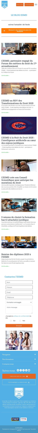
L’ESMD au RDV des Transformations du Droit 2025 (17, 102)
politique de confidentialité (21, 316)
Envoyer (19, 326)
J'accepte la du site (18, 317)
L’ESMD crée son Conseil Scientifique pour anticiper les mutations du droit (17, 180)
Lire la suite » (5, 75)
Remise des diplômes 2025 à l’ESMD (16, 255)
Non (24, 320)
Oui (14, 320)
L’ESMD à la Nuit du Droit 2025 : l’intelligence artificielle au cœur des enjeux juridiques (18, 140)
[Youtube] (29, 370)
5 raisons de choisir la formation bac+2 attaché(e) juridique (18, 218)
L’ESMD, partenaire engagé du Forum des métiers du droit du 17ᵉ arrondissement (19, 63)
